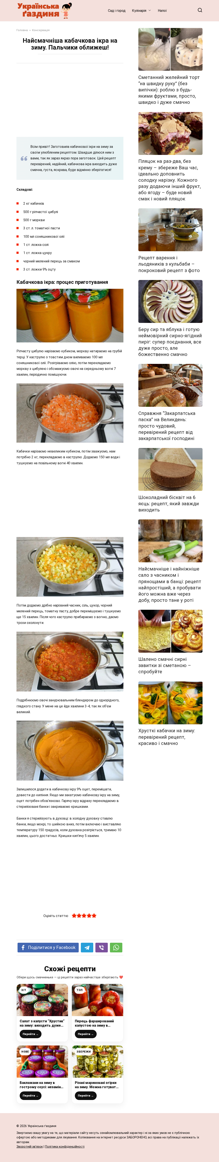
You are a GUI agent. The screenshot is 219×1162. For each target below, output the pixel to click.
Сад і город (117, 11)
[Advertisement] (69, 100)
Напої (162, 11)
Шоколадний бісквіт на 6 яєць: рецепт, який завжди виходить (168, 504)
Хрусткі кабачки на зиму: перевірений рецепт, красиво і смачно (166, 737)
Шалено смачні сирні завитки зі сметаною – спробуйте (164, 665)
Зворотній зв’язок (29, 1146)
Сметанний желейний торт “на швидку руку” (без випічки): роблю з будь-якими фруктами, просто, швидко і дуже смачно (169, 89)
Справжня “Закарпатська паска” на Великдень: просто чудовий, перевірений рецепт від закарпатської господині (166, 425)
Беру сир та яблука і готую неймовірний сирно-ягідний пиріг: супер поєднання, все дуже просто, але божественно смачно (170, 342)
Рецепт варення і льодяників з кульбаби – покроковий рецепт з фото (169, 264)
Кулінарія (139, 11)
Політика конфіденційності (64, 1146)
